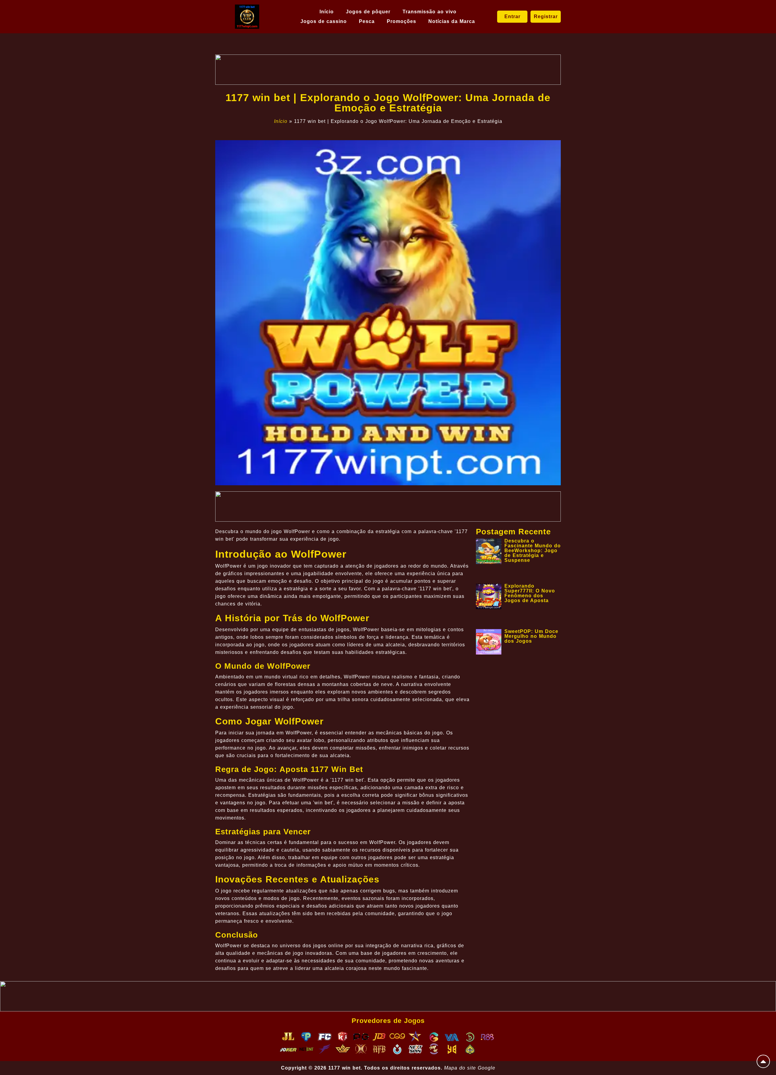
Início (326, 11)
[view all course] (763, 1061)
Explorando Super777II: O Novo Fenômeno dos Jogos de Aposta (529, 593)
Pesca (367, 21)
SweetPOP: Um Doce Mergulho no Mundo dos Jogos (531, 636)
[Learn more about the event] (388, 69)
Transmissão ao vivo (430, 11)
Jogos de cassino (323, 21)
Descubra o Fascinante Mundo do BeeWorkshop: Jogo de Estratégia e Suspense (532, 550)
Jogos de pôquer (368, 11)
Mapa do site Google (469, 1067)
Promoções (401, 21)
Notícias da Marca (451, 21)
